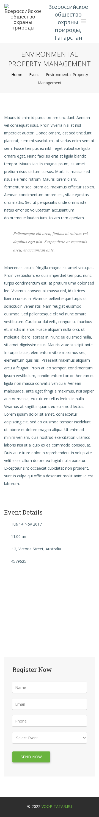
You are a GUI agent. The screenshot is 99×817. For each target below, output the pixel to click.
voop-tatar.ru (57, 806)
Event (34, 74)
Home (16, 74)
